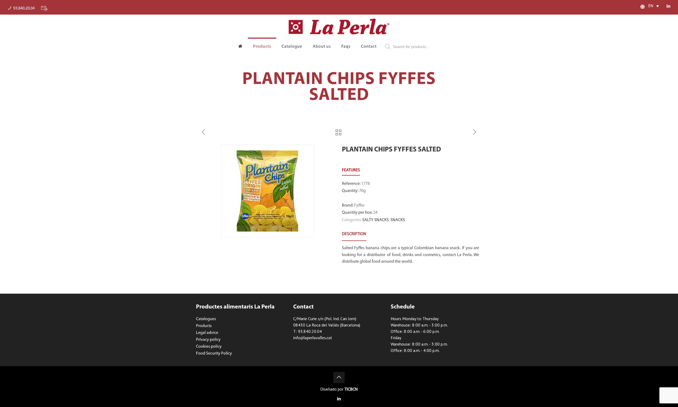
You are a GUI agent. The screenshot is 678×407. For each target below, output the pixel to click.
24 (375, 213)
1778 (365, 184)
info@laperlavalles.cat (312, 338)
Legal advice (207, 333)
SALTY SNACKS (375, 220)
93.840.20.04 (24, 8)
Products (204, 326)
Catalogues (206, 319)
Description (354, 234)
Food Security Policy (214, 353)
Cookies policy (209, 347)
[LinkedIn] (668, 6)
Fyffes (359, 205)
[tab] (354, 234)
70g (362, 191)
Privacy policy (208, 340)
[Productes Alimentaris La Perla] (339, 26)
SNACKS (397, 220)
